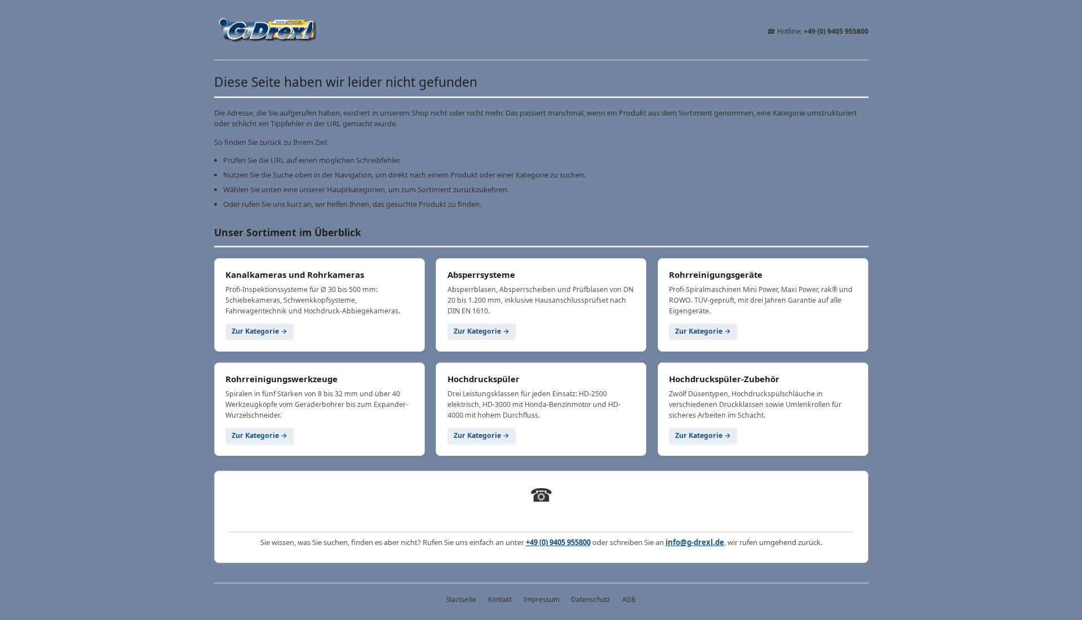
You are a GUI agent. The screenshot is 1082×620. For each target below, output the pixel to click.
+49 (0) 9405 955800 (836, 31)
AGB (629, 599)
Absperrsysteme (481, 274)
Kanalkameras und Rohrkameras (294, 274)
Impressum (542, 599)
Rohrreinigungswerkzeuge (281, 378)
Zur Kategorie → (259, 331)
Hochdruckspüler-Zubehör (724, 378)
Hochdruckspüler (483, 378)
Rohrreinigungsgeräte (715, 274)
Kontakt (500, 599)
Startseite (461, 599)
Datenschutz (590, 599)
